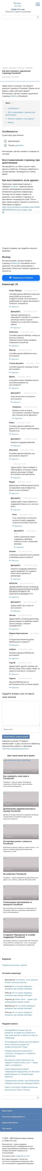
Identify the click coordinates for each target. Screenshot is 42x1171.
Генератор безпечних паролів (14, 965)
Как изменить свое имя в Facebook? (16, 777)
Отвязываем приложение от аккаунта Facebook (17, 903)
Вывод (10, 122)
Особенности (13, 108)
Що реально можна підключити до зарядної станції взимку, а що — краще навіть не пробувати (21, 1062)
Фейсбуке (16, 263)
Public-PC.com (18, 9)
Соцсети (21, 68)
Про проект (7, 1128)
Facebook (29, 68)
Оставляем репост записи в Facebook (17, 842)
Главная (5, 68)
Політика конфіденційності (13, 1117)
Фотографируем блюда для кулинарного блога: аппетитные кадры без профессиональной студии (22, 1044)
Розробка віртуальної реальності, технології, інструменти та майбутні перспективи (20, 1053)
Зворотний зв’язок (10, 1123)
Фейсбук (14, 96)
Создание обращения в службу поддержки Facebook (19, 936)
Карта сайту (7, 1111)
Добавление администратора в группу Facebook (19, 810)
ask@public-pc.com (22, 1156)
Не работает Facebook (14, 874)
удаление (19, 145)
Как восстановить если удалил (21, 119)
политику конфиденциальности (15, 749)
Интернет (13, 68)
